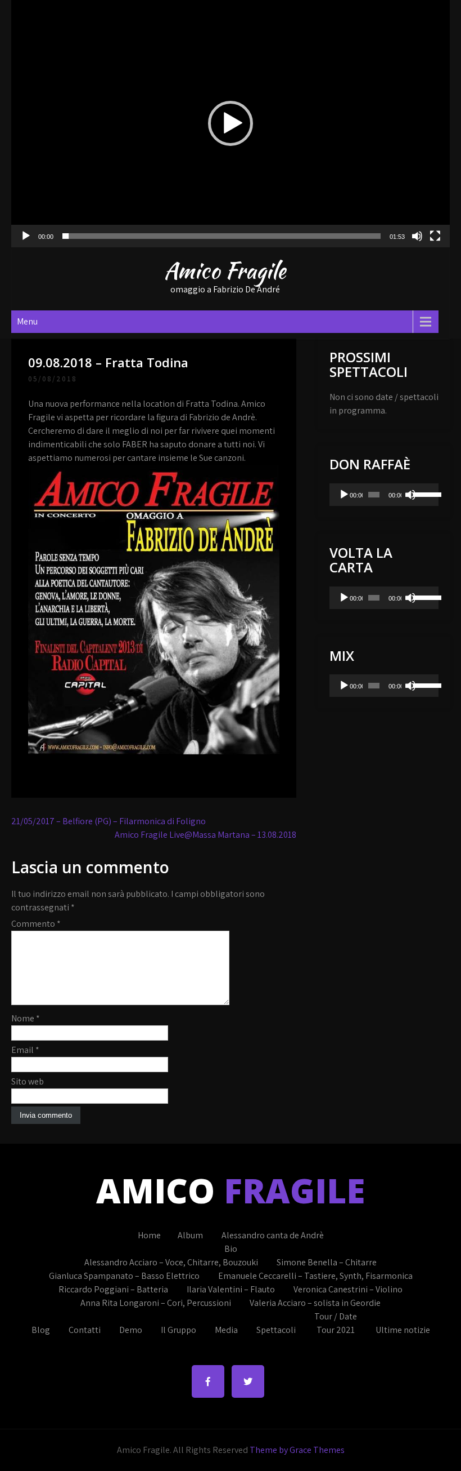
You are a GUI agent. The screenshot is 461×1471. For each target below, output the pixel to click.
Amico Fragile (225, 270)
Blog (40, 1330)
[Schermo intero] (435, 236)
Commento (36, 924)
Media (226, 1330)
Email (25, 1050)
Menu (27, 321)
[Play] (25, 236)
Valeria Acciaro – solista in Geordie (315, 1303)
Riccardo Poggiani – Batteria (113, 1289)
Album (190, 1235)
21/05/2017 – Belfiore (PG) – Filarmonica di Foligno (108, 821)
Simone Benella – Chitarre (327, 1262)
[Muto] (417, 236)
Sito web (27, 1081)
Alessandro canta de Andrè (273, 1235)
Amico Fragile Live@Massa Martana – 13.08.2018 (205, 835)
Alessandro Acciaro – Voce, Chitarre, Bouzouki (171, 1262)
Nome (25, 1018)
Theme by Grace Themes (297, 1450)
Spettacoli (276, 1330)
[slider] (221, 236)
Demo (130, 1330)
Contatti (85, 1330)
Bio (230, 1249)
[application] (230, 123)
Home (149, 1235)
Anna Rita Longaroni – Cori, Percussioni (155, 1303)
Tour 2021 (336, 1330)
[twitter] (248, 1381)
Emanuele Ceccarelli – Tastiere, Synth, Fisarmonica (315, 1276)
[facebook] (208, 1381)
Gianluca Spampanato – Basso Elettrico (124, 1276)
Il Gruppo (178, 1330)
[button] (230, 123)
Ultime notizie (403, 1330)
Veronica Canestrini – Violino (348, 1289)
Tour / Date (335, 1316)
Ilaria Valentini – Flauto (231, 1289)
